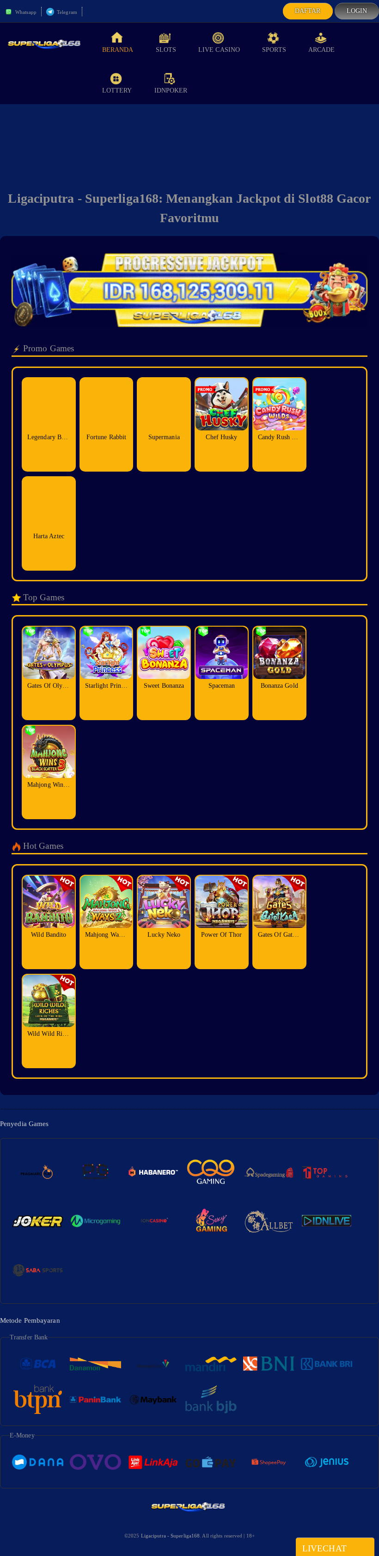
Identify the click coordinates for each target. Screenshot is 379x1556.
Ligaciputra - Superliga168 (170, 1535)
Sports (274, 49)
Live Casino (219, 49)
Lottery (117, 90)
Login (357, 10)
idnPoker (171, 90)
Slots (166, 49)
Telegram (66, 12)
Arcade (321, 49)
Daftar (308, 10)
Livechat (324, 1548)
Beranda (118, 49)
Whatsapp (25, 12)
